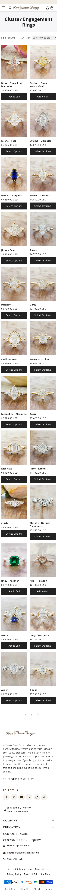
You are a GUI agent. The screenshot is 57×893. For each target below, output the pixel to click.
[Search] (10, 7)
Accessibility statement (20, 869)
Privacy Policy (14, 874)
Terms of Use (42, 869)
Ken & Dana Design (23, 888)
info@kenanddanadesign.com (23, 852)
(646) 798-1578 (14, 858)
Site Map (45, 874)
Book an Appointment (18, 845)
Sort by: (25, 37)
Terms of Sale (31, 874)
